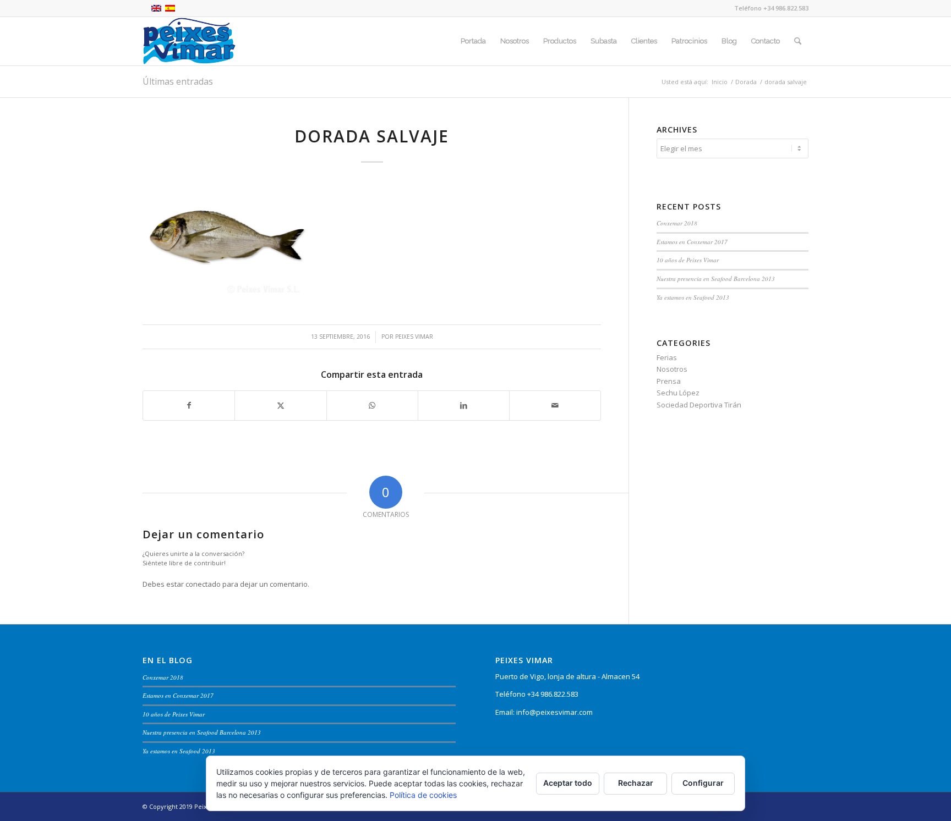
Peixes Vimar (414, 336)
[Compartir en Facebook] (188, 405)
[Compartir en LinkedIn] (463, 405)
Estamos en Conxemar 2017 (692, 242)
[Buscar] (797, 41)
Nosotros (672, 369)
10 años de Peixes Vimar (688, 260)
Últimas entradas (178, 81)
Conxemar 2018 (677, 223)
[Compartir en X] (280, 405)
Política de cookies (423, 795)
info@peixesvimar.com (554, 712)
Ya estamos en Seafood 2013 (693, 297)
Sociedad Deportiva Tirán (699, 405)
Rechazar (635, 782)
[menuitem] (473, 41)
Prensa (669, 381)
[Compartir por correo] (555, 405)
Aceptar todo (567, 782)
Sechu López (678, 393)
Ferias (667, 357)
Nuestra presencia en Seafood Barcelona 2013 (716, 278)
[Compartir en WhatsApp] (372, 405)
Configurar (703, 782)
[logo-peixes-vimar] (189, 41)
